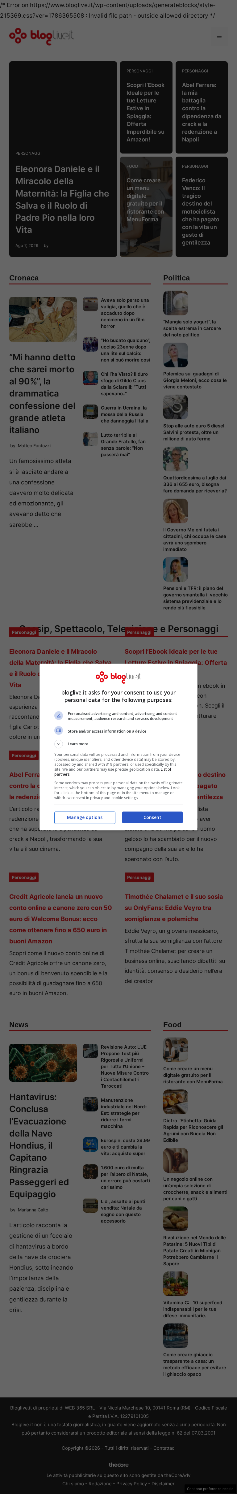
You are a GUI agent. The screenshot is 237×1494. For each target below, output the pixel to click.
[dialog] (119, 747)
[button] (118, 744)
